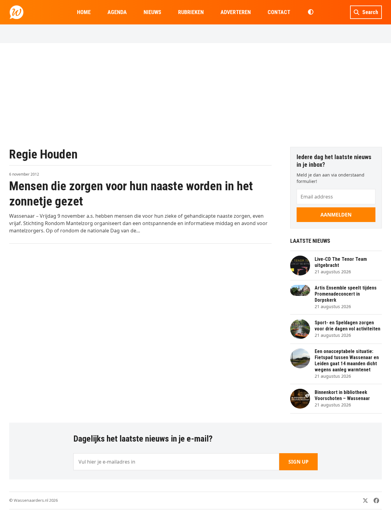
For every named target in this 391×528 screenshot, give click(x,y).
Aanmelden (336, 214)
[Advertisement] (195, 95)
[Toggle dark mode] (310, 12)
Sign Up (298, 461)
